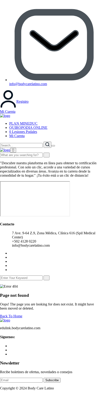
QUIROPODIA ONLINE (28, 128)
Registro (22, 101)
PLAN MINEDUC (23, 123)
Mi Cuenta (7, 111)
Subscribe (52, 380)
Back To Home (11, 316)
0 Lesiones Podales (23, 132)
